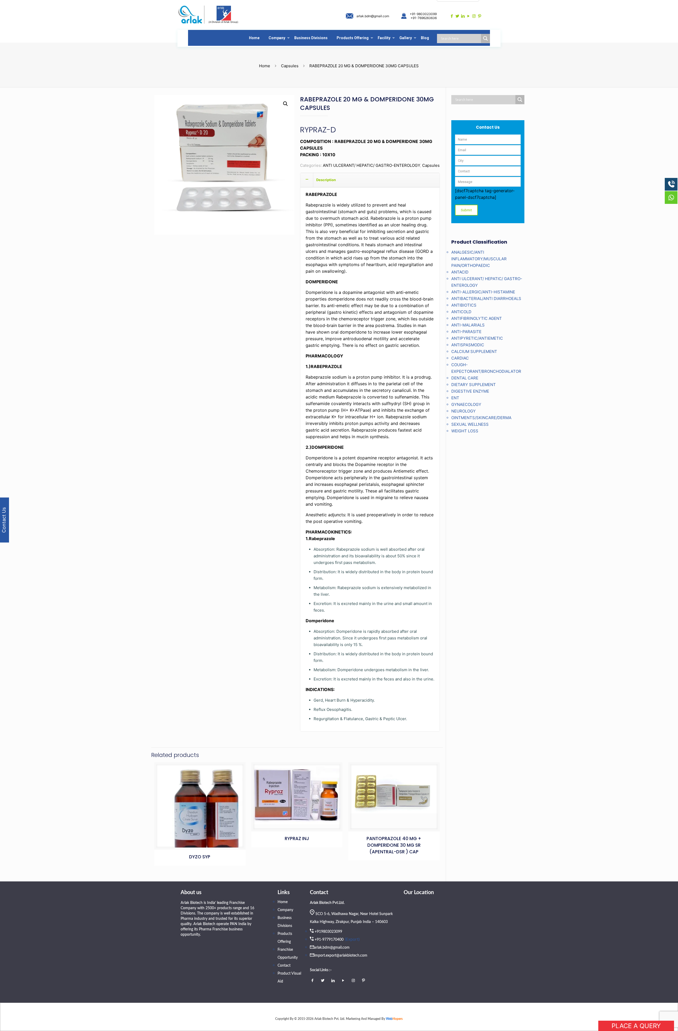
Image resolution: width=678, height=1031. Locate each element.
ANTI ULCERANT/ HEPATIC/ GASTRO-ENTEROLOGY (371, 165)
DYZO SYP (199, 857)
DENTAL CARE (464, 377)
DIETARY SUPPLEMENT (473, 384)
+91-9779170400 (329, 940)
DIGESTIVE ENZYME (470, 391)
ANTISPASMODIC (467, 344)
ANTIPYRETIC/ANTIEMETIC (477, 338)
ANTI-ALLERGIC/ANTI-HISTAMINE (483, 291)
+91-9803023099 (423, 14)
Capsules (289, 65)
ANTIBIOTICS (463, 305)
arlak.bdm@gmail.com (372, 16)
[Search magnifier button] (485, 38)
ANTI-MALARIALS (468, 325)
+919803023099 (328, 932)
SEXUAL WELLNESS (470, 424)
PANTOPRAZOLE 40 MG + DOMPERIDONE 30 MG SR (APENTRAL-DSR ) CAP (394, 845)
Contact (284, 965)
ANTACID (460, 272)
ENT (455, 397)
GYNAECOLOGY (466, 404)
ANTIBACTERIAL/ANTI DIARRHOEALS (486, 298)
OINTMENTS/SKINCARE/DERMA (481, 417)
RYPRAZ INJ (297, 838)
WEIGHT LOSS (464, 430)
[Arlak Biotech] (208, 15)
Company (285, 910)
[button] (285, 104)
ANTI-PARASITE (466, 331)
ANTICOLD (461, 311)
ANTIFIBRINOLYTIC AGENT (476, 318)
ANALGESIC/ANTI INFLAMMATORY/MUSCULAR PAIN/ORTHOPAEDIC (479, 259)
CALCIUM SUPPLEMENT (474, 351)
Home (264, 65)
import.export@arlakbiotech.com (340, 955)
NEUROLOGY (463, 411)
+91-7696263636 (424, 18)
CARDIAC (460, 358)
